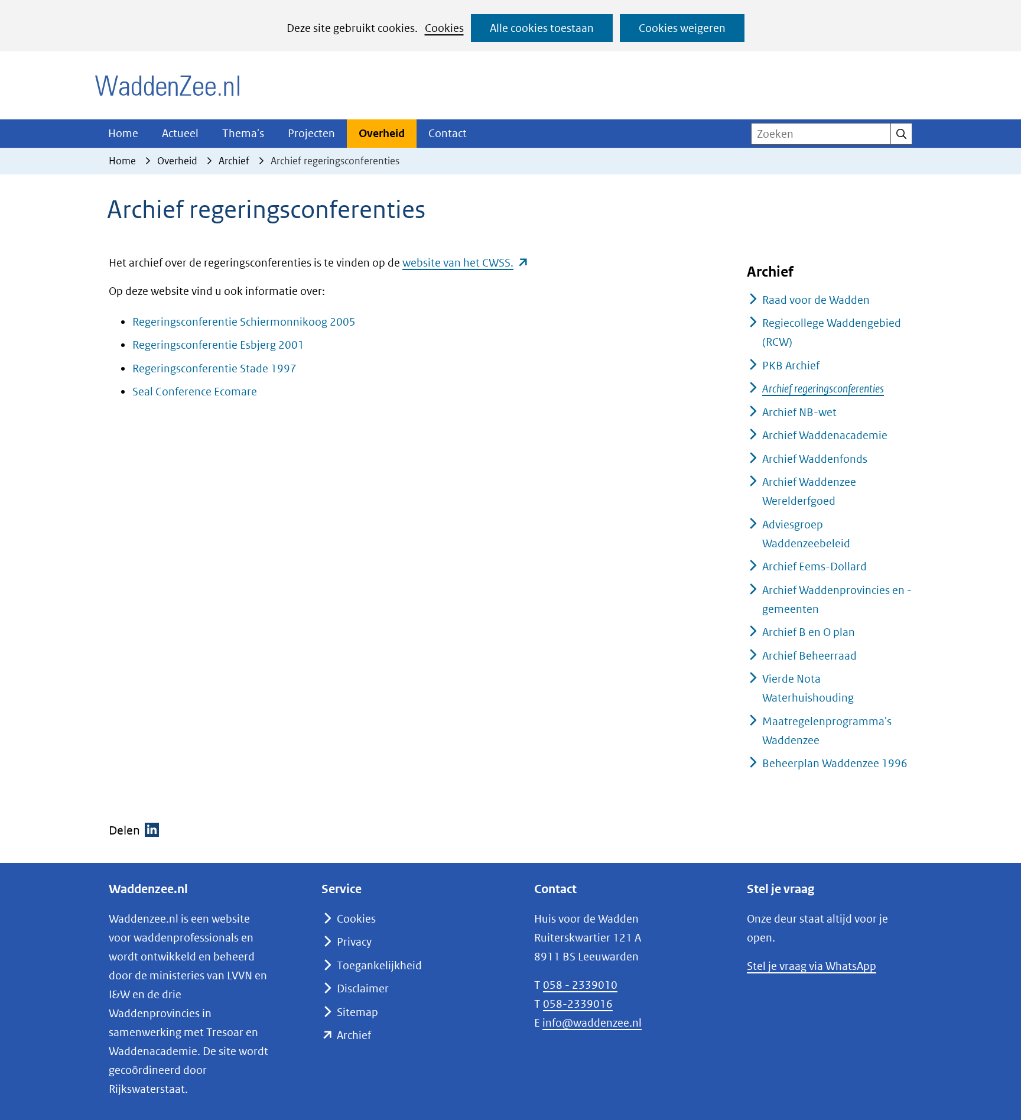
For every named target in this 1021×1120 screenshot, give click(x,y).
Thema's (243, 133)
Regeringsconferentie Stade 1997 (214, 368)
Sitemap (357, 1012)
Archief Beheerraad (809, 656)
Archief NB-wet (799, 412)
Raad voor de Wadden (816, 300)
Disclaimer (363, 988)
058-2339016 (578, 1004)
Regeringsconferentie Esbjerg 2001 (218, 345)
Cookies (444, 28)
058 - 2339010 (580, 985)
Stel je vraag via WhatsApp (811, 966)
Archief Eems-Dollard (814, 566)
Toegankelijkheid (379, 965)
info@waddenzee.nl (592, 1023)
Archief (354, 1035)
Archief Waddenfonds (814, 459)
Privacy (354, 942)
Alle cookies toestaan (542, 28)
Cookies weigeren (682, 28)
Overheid (382, 133)
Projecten (311, 133)
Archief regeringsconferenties (823, 388)
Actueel (180, 133)
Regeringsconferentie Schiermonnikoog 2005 (244, 322)
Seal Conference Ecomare (194, 391)
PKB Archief (791, 365)
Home (123, 133)
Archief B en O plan (808, 632)
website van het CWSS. (465, 263)
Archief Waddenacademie (824, 435)
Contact (447, 133)
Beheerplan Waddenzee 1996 (835, 763)
